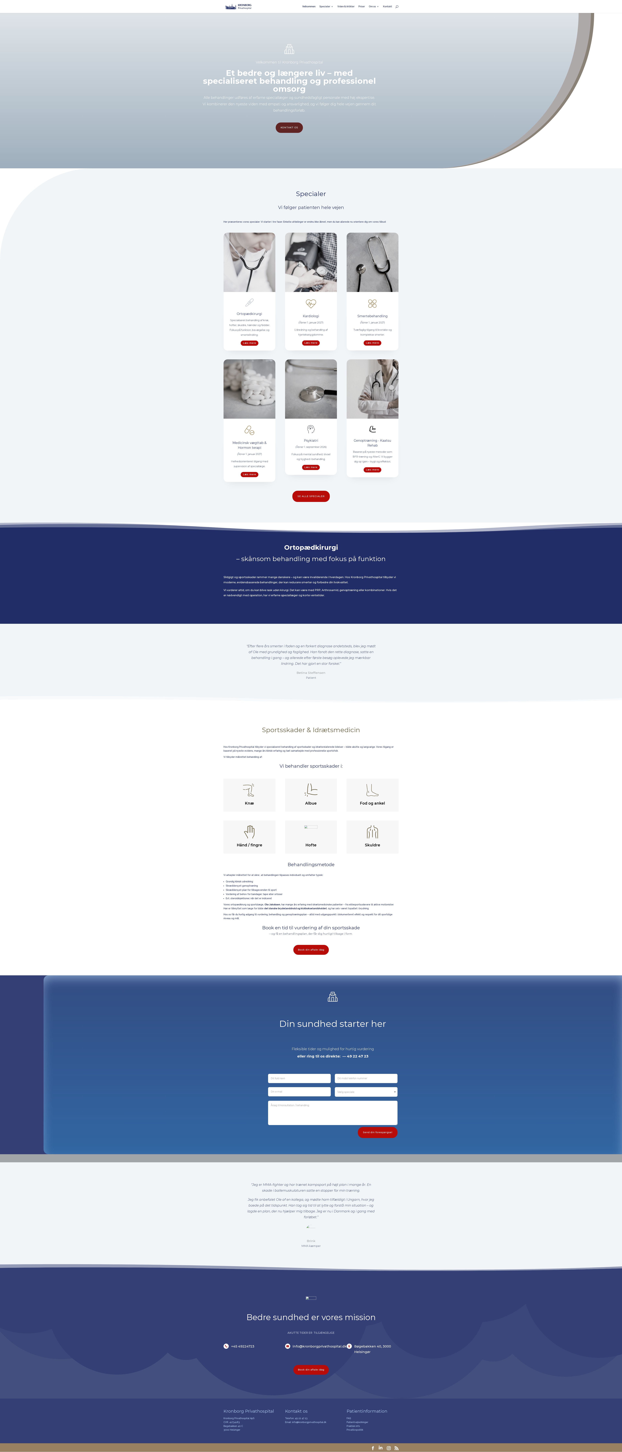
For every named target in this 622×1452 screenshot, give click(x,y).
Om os (372, 6)
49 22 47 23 (301, 1418)
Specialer (324, 6)
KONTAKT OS (289, 127)
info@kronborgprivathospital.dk (309, 1422)
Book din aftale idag (311, 949)
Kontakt (387, 6)
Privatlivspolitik (355, 1430)
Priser (361, 6)
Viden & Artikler (345, 6)
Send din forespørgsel (377, 1132)
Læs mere (249, 343)
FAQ (349, 1418)
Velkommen (308, 6)
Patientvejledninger (357, 1422)
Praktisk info (353, 1426)
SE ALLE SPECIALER (311, 496)
